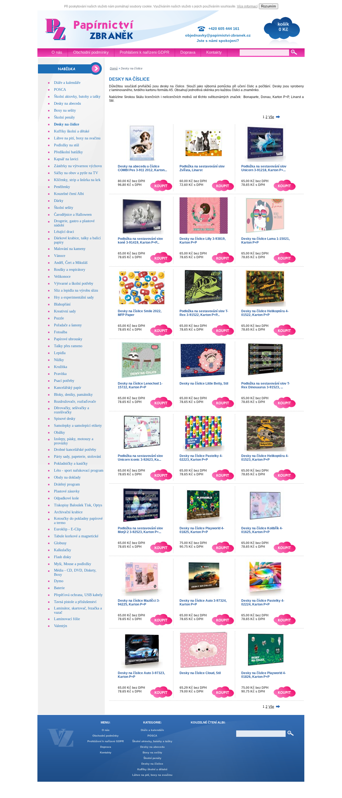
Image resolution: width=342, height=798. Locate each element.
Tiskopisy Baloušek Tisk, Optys (78, 505)
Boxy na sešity (65, 110)
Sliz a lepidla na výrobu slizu (76, 290)
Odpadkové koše (66, 498)
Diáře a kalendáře (67, 83)
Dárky (58, 201)
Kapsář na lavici (66, 159)
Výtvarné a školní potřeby (73, 283)
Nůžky (59, 360)
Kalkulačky (62, 550)
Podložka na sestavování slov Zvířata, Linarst (202, 168)
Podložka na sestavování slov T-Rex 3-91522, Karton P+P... (204, 313)
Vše (271, 117)
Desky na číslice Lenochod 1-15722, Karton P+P (140, 385)
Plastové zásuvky (67, 491)
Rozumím (268, 6)
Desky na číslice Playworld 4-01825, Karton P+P (202, 530)
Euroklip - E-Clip (67, 529)
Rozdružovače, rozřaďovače (75, 402)
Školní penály (64, 117)
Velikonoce (62, 277)
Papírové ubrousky (68, 339)
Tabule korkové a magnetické (76, 536)
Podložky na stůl (66, 145)
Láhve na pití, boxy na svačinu (77, 138)
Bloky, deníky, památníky (73, 395)
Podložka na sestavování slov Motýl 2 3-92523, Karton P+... (140, 530)
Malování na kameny (70, 249)
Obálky (59, 433)
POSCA (60, 90)
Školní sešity (63, 208)
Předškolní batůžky (68, 152)
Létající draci (64, 232)
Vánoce (59, 256)
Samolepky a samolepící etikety (78, 426)
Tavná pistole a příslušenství (75, 602)
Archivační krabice (68, 512)
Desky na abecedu (67, 103)
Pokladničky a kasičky (71, 463)
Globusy (60, 543)
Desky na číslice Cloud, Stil (200, 673)
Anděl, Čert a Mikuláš (70, 263)
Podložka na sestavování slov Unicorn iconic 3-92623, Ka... (140, 457)
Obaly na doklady (67, 477)
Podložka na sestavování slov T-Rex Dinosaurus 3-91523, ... (265, 385)
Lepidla (59, 353)
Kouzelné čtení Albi (69, 194)
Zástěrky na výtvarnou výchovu (78, 166)
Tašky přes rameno (68, 346)
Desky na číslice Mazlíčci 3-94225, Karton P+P (139, 602)
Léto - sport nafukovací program (78, 470)
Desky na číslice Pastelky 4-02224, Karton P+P (262, 602)
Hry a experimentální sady (74, 297)
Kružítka (60, 367)
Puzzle (59, 318)
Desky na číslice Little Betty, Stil (204, 383)
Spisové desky (64, 419)
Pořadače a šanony (68, 325)
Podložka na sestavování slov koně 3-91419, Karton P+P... (140, 240)
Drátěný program (67, 484)
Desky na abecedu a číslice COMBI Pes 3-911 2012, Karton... (142, 168)
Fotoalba (60, 332)
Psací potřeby (64, 381)
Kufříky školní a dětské (71, 131)
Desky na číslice (66, 124)
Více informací (247, 6)
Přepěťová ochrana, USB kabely (78, 595)
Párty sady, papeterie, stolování (77, 457)
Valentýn (60, 626)
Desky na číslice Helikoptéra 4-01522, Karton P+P (265, 313)
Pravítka (60, 374)
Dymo (58, 581)
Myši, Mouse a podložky (72, 564)
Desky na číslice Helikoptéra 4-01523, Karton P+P (265, 457)
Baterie (59, 588)
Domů (114, 68)
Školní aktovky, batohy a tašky (77, 97)
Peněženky (62, 187)
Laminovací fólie (67, 619)
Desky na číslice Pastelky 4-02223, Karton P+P (201, 457)
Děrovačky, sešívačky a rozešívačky (71, 410)
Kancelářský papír (67, 388)
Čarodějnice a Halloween (73, 215)
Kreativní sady (65, 311)
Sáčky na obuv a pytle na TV (76, 173)
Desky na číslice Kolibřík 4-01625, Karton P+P (262, 530)
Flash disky (62, 557)
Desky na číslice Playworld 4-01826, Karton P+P (263, 675)
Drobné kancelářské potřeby (75, 450)
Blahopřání (62, 304)
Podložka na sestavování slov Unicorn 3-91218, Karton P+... (263, 168)
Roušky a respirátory (69, 270)
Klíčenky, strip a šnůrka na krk (77, 180)
